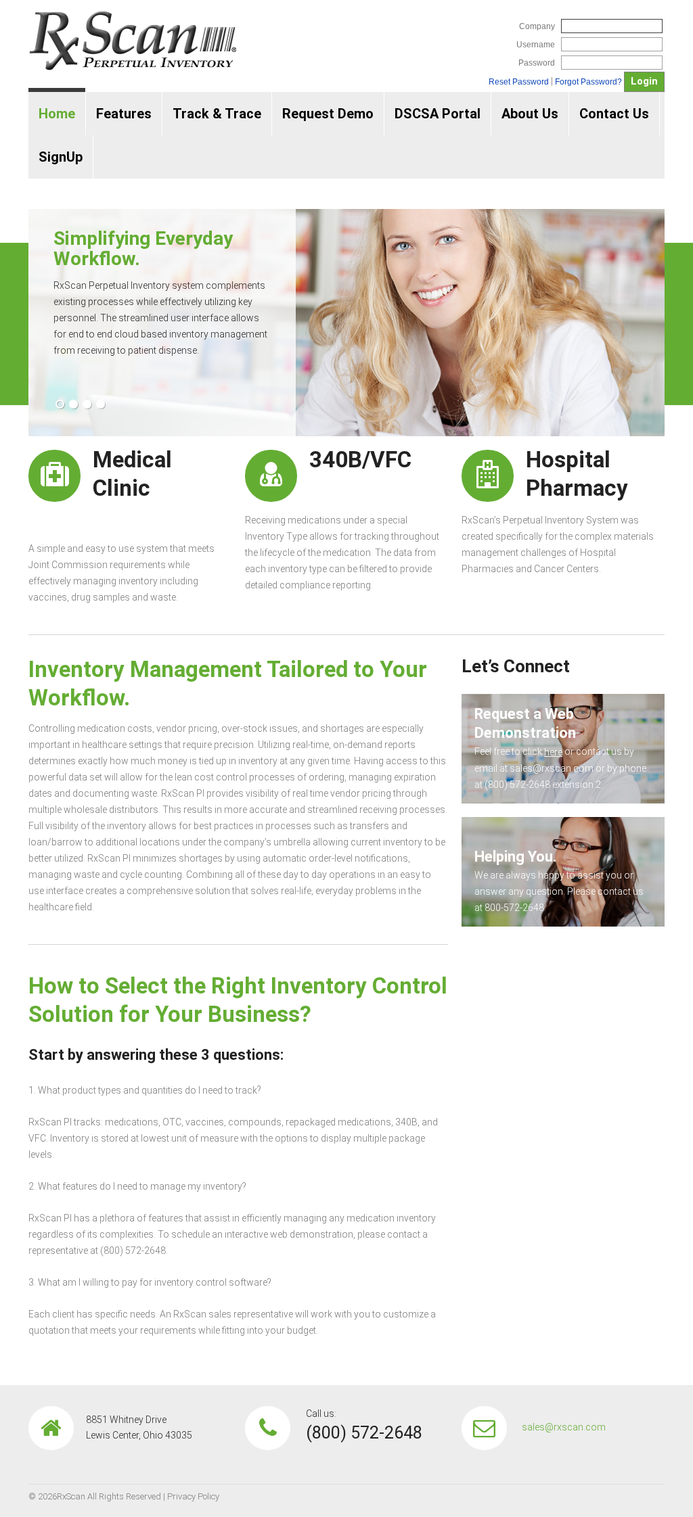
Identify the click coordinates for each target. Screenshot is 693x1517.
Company (537, 26)
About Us (529, 114)
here (553, 752)
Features (124, 114)
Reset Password (519, 82)
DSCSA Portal (437, 114)
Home (57, 114)
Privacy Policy (193, 1496)
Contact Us (614, 114)
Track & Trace (217, 114)
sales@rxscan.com (564, 1427)
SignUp (61, 157)
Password (536, 63)
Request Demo (328, 114)
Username (535, 44)
